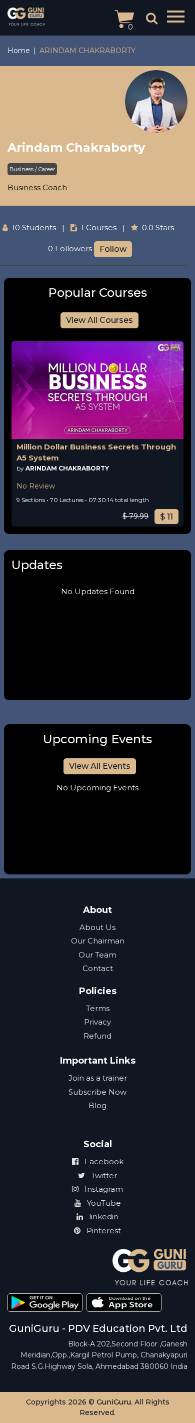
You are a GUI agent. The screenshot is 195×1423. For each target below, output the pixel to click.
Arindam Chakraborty (76, 147)
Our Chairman (97, 940)
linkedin (102, 1216)
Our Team (97, 955)
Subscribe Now (97, 1092)
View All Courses (99, 320)
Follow (113, 249)
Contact (97, 968)
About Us (98, 927)
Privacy (97, 1022)
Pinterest (102, 1230)
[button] (177, 16)
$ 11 (166, 517)
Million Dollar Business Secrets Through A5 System (96, 452)
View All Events (99, 766)
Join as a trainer (97, 1078)
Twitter (103, 1175)
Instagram (102, 1189)
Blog (97, 1105)
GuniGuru (113, 1401)
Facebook (103, 1161)
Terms (98, 1008)
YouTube (103, 1203)
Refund (98, 1036)
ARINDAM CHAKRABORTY (67, 468)
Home (19, 50)
